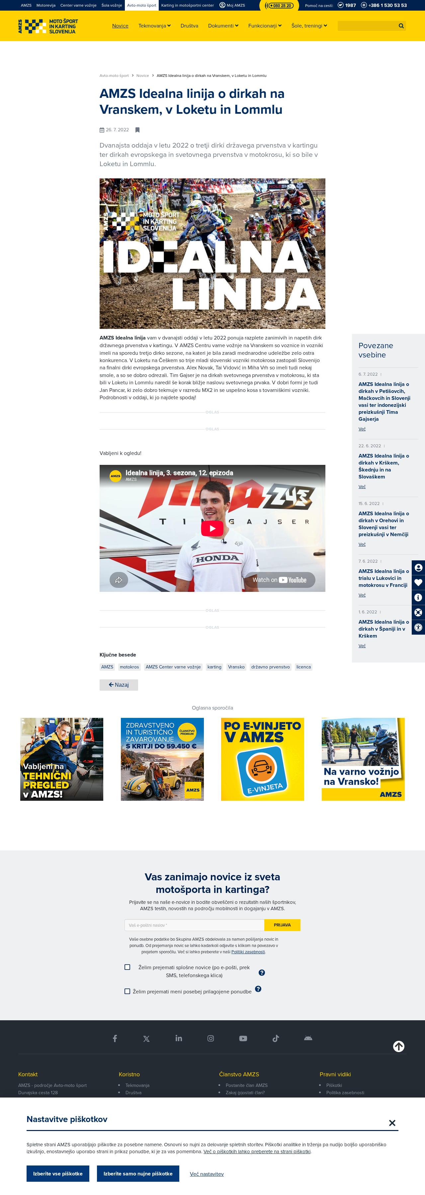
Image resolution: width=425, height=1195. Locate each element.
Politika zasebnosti (345, 1092)
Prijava (282, 925)
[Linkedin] (179, 1039)
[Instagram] (210, 1039)
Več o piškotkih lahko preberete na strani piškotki (257, 1151)
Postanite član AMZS (247, 1085)
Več (362, 429)
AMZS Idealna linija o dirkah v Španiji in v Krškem (384, 629)
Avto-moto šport (115, 75)
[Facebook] (115, 1039)
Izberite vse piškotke (58, 1173)
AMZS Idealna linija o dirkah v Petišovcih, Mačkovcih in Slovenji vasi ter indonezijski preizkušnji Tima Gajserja (384, 401)
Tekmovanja (137, 1085)
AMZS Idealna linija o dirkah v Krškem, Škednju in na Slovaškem (384, 466)
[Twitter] (146, 1039)
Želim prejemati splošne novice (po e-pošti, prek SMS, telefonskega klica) (194, 971)
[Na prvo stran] (48, 26)
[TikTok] (276, 1039)
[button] (401, 26)
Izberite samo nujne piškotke (138, 1173)
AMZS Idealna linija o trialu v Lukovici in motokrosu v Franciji (384, 578)
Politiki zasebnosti (248, 952)
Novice (143, 75)
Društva (133, 1092)
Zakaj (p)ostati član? (245, 1092)
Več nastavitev (207, 1173)
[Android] (308, 1039)
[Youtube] (243, 1039)
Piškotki (334, 1085)
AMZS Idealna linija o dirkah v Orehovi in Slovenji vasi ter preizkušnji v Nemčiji (384, 524)
